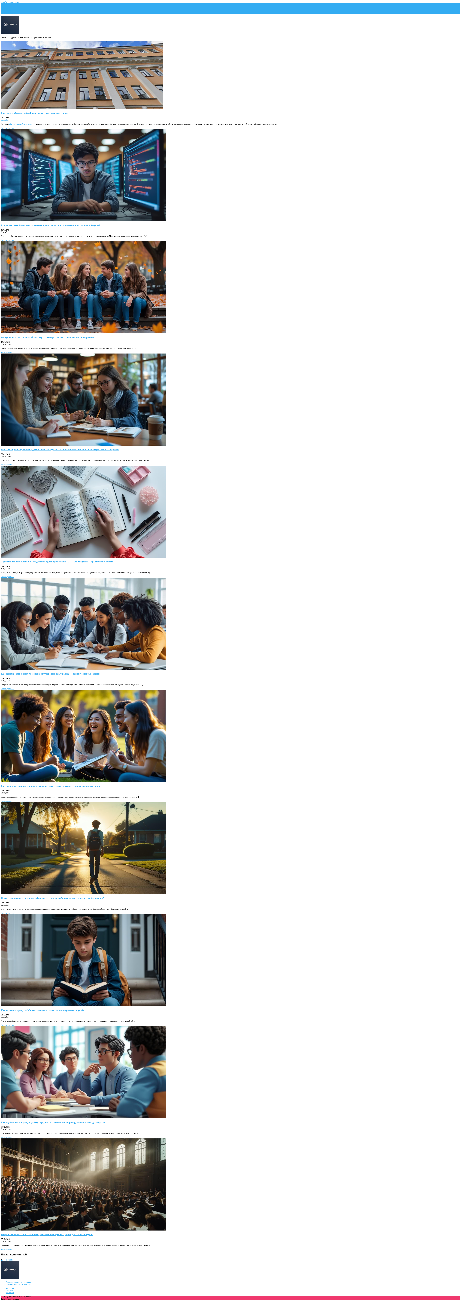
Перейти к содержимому (11, 2)
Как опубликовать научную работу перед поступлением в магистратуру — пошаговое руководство (53, 1122)
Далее (10, 1260)
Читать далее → (7, 128)
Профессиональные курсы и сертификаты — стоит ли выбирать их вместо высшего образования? (52, 898)
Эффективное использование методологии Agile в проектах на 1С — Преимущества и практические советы (57, 561)
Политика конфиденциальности (19, 1282)
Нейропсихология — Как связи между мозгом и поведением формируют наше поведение (47, 1234)
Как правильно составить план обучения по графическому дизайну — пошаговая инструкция (50, 786)
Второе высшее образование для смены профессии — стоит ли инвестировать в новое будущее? (50, 225)
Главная (9, 8)
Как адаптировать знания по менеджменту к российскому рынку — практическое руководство (50, 673)
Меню (3, 4)
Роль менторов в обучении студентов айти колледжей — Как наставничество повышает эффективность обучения (60, 449)
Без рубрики (6, 120)
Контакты (10, 10)
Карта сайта (10, 1288)
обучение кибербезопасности (21, 124)
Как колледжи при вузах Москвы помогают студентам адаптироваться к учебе (42, 1010)
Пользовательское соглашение (18, 1284)
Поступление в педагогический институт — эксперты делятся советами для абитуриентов (47, 337)
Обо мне (9, 13)
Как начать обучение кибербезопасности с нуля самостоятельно (34, 113)
